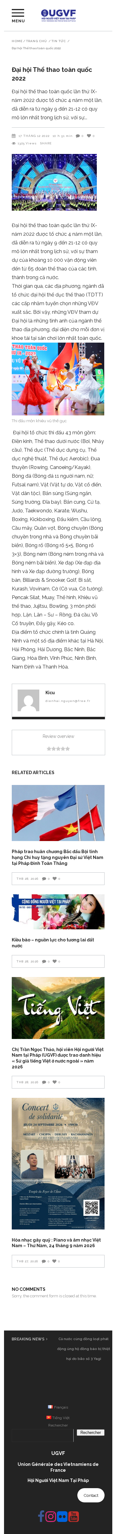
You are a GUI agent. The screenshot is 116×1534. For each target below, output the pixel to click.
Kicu (50, 692)
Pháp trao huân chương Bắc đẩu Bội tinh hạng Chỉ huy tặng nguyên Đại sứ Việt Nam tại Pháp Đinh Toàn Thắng (57, 857)
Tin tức (58, 41)
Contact (91, 1495)
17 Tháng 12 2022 (34, 136)
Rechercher (58, 1425)
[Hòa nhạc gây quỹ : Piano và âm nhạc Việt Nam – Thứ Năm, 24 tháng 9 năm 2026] (58, 1163)
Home (17, 41)
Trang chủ (36, 41)
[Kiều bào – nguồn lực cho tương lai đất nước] (58, 911)
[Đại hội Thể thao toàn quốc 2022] (28, 700)
